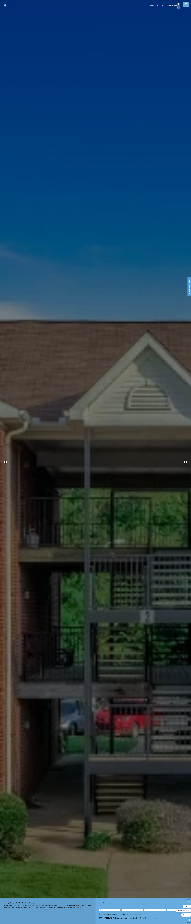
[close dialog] (188, 901)
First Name (103, 909)
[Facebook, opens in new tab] (178, 4)
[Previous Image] (5, 462)
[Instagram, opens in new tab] (178, 7)
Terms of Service (133, 914)
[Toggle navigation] (186, 4)
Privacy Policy (122, 914)
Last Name (125, 909)
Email (146, 909)
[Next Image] (185, 462)
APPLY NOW (160, 5)
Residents (150, 5)
